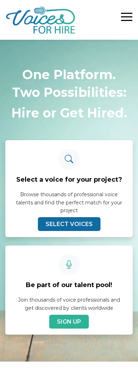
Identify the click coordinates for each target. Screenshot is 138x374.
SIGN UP (69, 321)
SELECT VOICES (69, 224)
